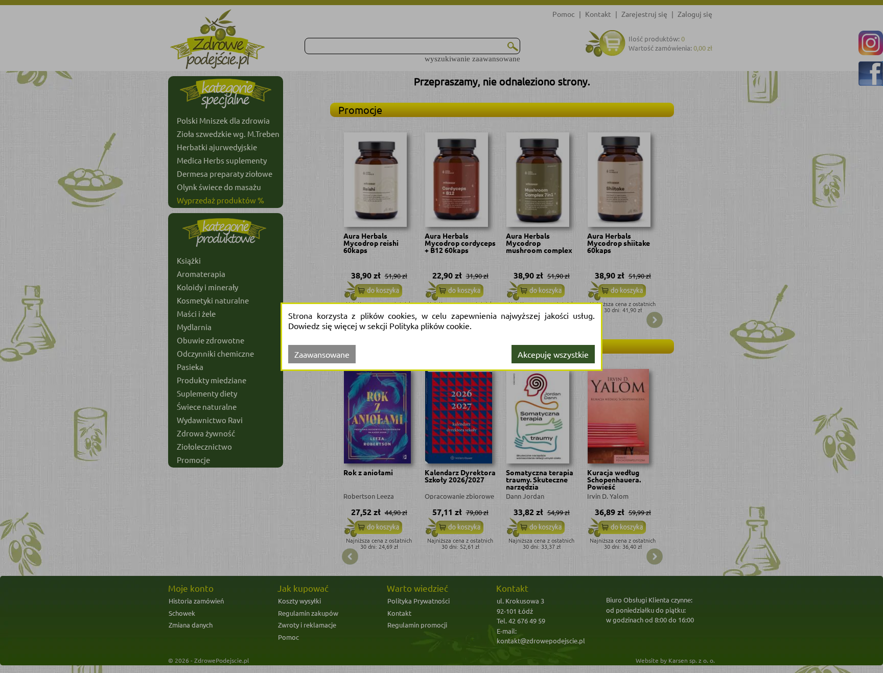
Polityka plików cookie (429, 325)
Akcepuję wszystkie (553, 354)
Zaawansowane (322, 354)
